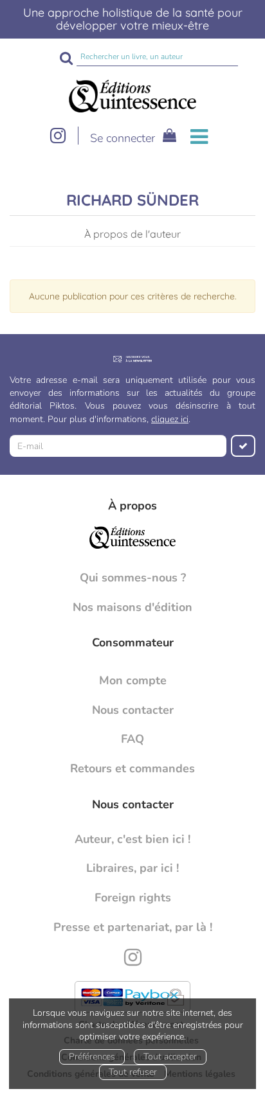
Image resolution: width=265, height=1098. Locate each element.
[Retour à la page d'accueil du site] (132, 96)
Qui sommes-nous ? (133, 577)
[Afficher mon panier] (167, 137)
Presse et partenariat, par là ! (132, 927)
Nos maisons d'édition (132, 607)
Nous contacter (133, 710)
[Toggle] (199, 137)
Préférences (92, 1056)
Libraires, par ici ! (132, 868)
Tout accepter (170, 1056)
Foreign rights (133, 897)
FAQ (132, 739)
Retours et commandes (132, 768)
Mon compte (133, 680)
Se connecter (122, 138)
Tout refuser (133, 1072)
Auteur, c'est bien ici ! (132, 839)
